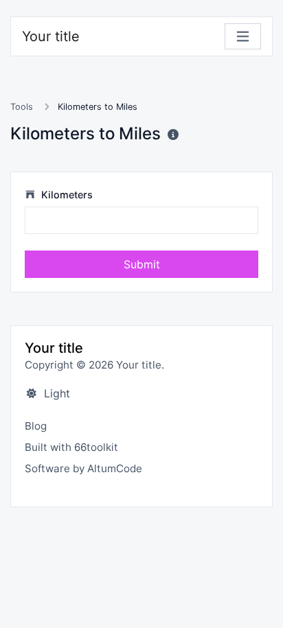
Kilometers (65, 194)
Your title (51, 36)
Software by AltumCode (83, 468)
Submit (142, 264)
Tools (21, 107)
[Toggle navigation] (243, 36)
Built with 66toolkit (71, 447)
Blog (36, 425)
